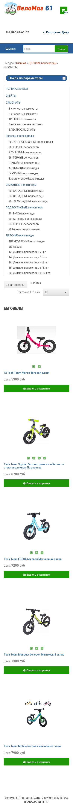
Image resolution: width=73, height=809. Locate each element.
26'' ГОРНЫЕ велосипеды (24, 147)
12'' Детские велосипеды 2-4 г (27, 251)
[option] (36, 340)
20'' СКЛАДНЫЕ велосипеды (26, 190)
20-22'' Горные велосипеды (25, 218)
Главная (21, 63)
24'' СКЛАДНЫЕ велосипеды (26, 196)
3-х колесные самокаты (23, 108)
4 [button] (44, 458)
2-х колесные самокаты (23, 113)
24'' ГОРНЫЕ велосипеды (24, 224)
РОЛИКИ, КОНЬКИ (17, 88)
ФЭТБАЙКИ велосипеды (24, 168)
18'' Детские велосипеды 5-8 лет (29, 267)
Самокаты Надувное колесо (26, 124)
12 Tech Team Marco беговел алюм (26, 372)
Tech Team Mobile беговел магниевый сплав (32, 746)
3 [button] (39, 458)
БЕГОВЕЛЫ (15, 246)
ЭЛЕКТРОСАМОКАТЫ (22, 129)
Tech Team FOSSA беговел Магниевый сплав (33, 559)
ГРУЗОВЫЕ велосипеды (23, 173)
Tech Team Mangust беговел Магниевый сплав (34, 654)
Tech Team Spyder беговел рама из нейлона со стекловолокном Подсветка (34, 466)
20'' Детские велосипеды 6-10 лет (29, 272)
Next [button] (66, 340)
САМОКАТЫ (13, 102)
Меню (12, 48)
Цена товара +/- (15, 284)
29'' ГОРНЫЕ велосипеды (24, 157)
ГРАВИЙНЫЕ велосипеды (24, 162)
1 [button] (33, 366)
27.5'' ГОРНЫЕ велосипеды (25, 152)
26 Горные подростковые (24, 229)
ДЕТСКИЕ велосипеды (43, 63)
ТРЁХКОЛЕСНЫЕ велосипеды (27, 241)
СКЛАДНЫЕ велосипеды (21, 184)
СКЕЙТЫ (11, 95)
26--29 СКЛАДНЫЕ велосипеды (28, 201)
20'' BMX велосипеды (22, 213)
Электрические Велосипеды (26, 178)
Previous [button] (7, 340)
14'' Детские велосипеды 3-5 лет (29, 257)
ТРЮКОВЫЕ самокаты (22, 119)
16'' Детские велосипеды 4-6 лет (29, 262)
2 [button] (39, 366)
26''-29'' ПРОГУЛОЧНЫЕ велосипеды (31, 141)
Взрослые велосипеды (20, 135)
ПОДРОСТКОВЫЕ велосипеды (24, 207)
